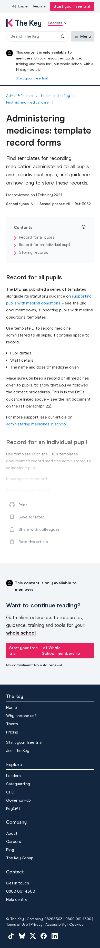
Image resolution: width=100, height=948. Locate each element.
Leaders (13, 775)
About (11, 833)
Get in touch (17, 883)
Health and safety (55, 96)
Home (11, 707)
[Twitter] (33, 936)
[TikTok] (11, 936)
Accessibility (55, 924)
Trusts (12, 723)
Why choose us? (21, 715)
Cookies (76, 924)
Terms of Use (17, 924)
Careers (13, 841)
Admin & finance (19, 96)
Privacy (37, 924)
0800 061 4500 (20, 891)
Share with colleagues (39, 529)
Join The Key (17, 750)
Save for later (31, 517)
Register (40, 6)
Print (22, 504)
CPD (10, 792)
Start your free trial (72, 6)
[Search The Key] (62, 36)
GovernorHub (18, 800)
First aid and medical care (27, 102)
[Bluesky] (22, 936)
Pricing (12, 732)
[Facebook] (43, 936)
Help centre (16, 899)
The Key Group (19, 857)
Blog (10, 849)
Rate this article (33, 541)
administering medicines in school (36, 424)
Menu (85, 36)
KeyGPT (13, 808)
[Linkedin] (54, 936)
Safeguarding (18, 783)
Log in (23, 6)
